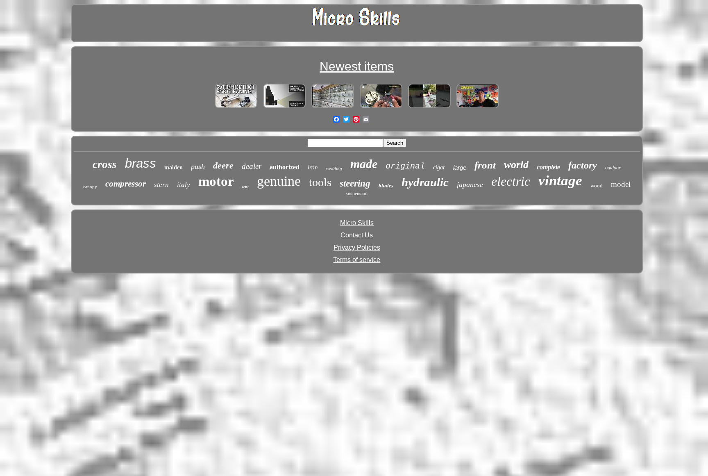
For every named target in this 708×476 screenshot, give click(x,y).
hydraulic (425, 182)
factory (582, 165)
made (363, 164)
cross (105, 164)
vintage (560, 181)
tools (320, 182)
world (516, 165)
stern (161, 185)
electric (510, 181)
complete (548, 167)
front (485, 165)
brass (140, 163)
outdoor (613, 168)
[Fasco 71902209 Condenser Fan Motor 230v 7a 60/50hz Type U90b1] (381, 108)
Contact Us (356, 235)
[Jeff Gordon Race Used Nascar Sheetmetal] (477, 108)
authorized (285, 167)
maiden (173, 167)
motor (216, 181)
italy (183, 185)
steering (355, 183)
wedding (334, 168)
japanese (470, 184)
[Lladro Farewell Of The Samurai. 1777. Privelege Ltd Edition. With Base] (332, 108)
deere (223, 165)
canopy (90, 186)
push (198, 166)
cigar (439, 167)
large (459, 167)
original (405, 166)
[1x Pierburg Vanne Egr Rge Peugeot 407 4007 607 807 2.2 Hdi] (236, 108)
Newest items (357, 66)
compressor (125, 184)
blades (386, 185)
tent (245, 186)
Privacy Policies (357, 247)
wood (596, 185)
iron (313, 167)
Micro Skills (357, 222)
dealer (251, 166)
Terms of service (356, 259)
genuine (279, 181)
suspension (357, 193)
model (621, 184)
